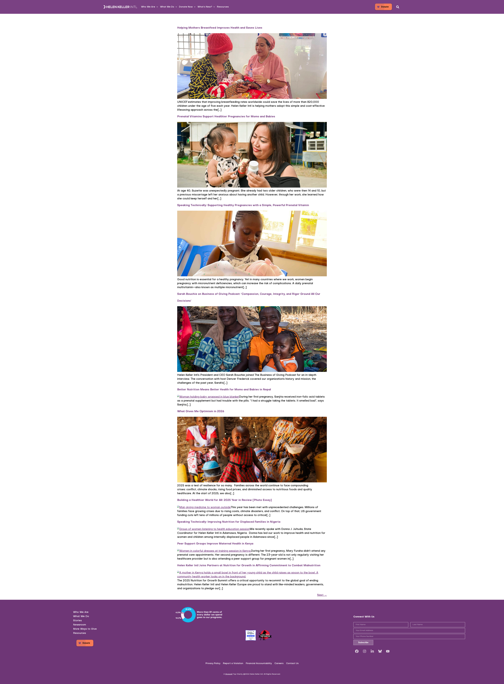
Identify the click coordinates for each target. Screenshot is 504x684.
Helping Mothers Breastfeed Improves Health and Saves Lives (219, 28)
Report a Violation (233, 663)
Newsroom (79, 625)
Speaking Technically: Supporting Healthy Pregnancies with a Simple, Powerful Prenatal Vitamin (243, 205)
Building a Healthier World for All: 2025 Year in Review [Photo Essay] (224, 500)
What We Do (167, 7)
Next (322, 595)
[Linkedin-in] (372, 651)
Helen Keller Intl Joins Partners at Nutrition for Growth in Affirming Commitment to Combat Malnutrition (248, 565)
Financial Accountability (259, 663)
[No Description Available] (380, 651)
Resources (223, 7)
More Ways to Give (85, 629)
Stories (77, 621)
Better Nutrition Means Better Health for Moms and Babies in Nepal (224, 389)
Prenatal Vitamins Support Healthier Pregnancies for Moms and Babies (226, 116)
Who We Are (148, 7)
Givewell (228, 674)
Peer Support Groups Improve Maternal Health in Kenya (215, 544)
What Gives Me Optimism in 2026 (200, 411)
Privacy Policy (213, 663)
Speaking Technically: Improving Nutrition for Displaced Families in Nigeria (228, 522)
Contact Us (292, 663)
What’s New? (205, 7)
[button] (397, 7)
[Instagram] (364, 651)
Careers (279, 663)
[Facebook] (356, 651)
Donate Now (186, 7)
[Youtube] (387, 651)
